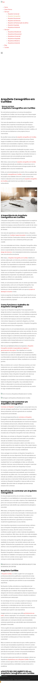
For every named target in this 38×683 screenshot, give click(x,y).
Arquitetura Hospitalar (14, 38)
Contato (6, 47)
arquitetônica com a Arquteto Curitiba (18, 659)
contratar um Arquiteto (25, 417)
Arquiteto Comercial (13, 14)
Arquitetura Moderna (14, 40)
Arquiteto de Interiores (14, 20)
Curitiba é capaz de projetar (17, 235)
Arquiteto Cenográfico (14, 16)
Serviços (6, 11)
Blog (5, 45)
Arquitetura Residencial (14, 32)
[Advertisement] (19, 77)
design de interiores (6, 252)
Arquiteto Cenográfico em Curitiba (18, 258)
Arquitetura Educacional (14, 34)
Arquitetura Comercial (14, 36)
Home (6, 7)
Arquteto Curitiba (7, 573)
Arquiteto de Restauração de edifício (18, 23)
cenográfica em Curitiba (14, 174)
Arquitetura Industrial (14, 27)
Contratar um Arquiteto (7, 407)
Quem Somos (8, 9)
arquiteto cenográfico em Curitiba (26, 137)
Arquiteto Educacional (14, 18)
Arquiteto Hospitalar (13, 25)
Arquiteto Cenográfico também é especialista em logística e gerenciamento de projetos (17, 348)
